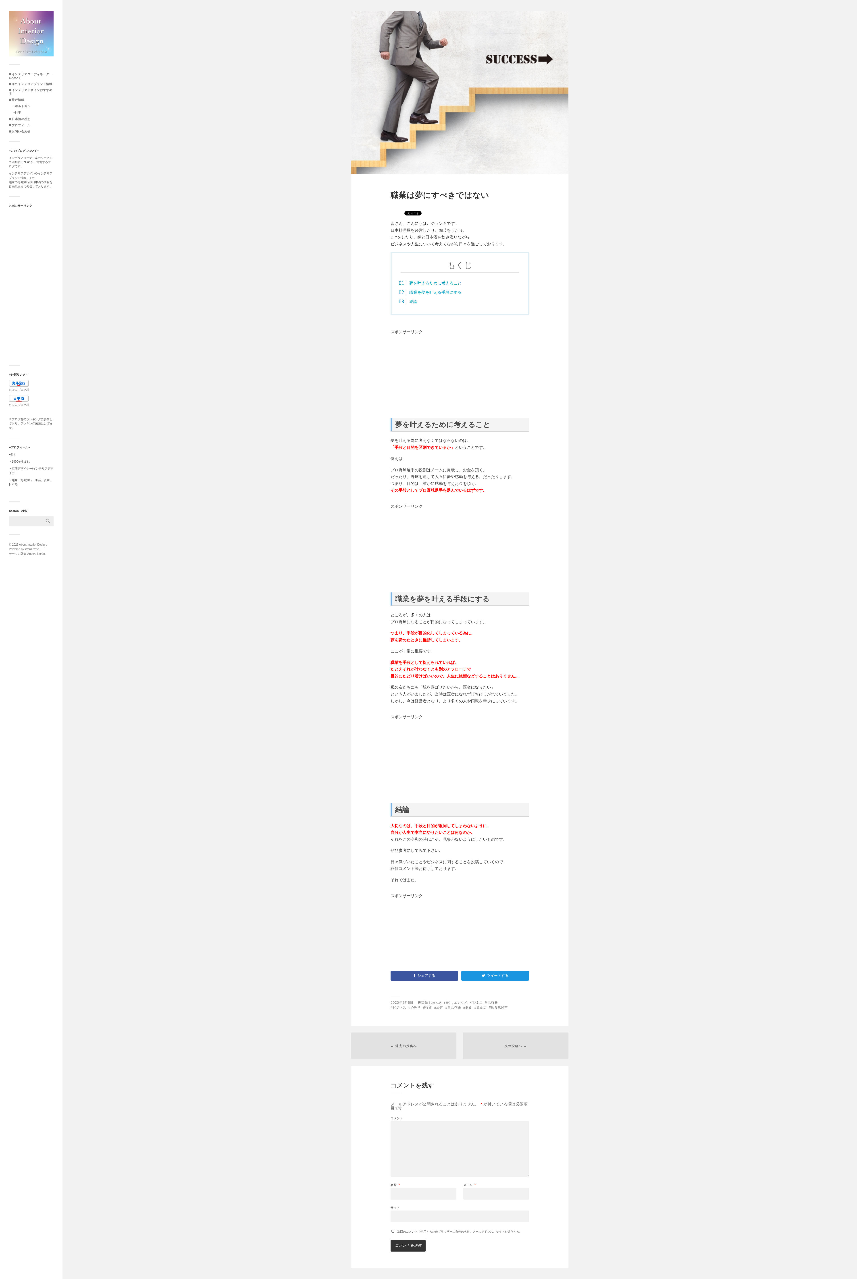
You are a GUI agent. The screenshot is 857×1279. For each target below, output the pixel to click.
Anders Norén (36, 553)
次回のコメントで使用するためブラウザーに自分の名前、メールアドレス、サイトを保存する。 (459, 1231)
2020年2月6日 (402, 1002)
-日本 (17, 112)
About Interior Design (32, 544)
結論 (413, 301)
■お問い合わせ (20, 131)
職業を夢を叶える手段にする (435, 292)
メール (469, 1185)
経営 (439, 1007)
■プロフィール (20, 125)
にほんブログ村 (19, 389)
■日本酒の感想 (20, 119)
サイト (395, 1207)
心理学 (416, 1007)
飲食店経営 (499, 1007)
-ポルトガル (22, 106)
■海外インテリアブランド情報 (30, 84)
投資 (428, 1007)
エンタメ (460, 1002)
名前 (395, 1185)
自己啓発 (491, 1002)
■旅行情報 (16, 99)
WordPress (32, 549)
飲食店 (481, 1007)
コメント (397, 1118)
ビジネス (476, 1002)
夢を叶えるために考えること (435, 283)
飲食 (468, 1007)
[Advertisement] (31, 286)
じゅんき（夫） (440, 1002)
